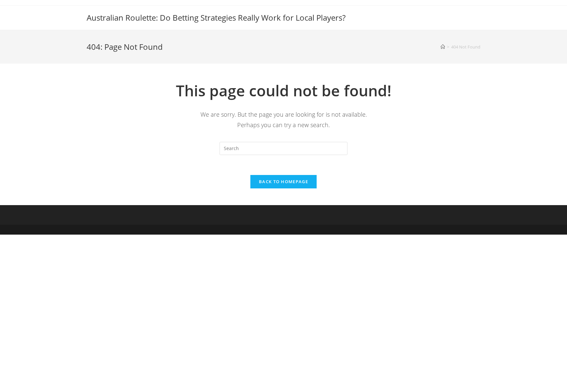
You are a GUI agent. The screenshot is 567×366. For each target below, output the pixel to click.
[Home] (443, 47)
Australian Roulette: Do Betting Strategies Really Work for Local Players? (216, 17)
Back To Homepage (283, 181)
